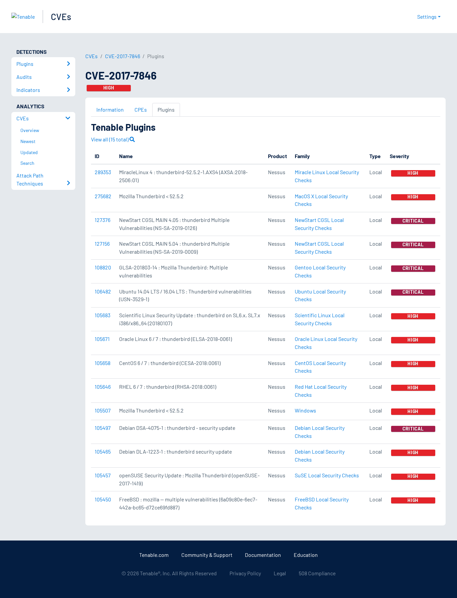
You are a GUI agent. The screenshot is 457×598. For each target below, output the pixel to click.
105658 (102, 363)
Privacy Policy (245, 573)
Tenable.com (154, 555)
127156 (102, 243)
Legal (280, 573)
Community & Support (207, 555)
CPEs (140, 109)
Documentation (263, 555)
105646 (103, 386)
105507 (103, 410)
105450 (103, 499)
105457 (103, 475)
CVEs (61, 16)
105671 (102, 339)
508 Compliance (317, 573)
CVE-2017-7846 (122, 56)
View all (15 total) (110, 139)
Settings (427, 16)
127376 (102, 220)
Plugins (166, 109)
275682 (103, 196)
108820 (103, 267)
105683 (102, 315)
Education (306, 555)
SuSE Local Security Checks (327, 475)
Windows (305, 410)
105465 (103, 451)
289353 (103, 172)
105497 (103, 428)
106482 (103, 291)
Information (110, 109)
